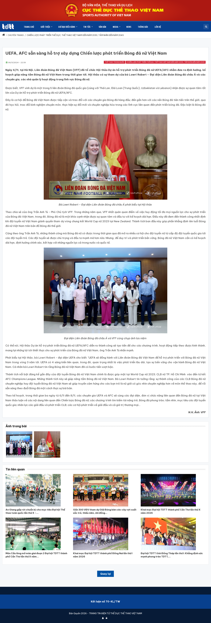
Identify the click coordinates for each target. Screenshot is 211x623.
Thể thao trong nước (114, 62)
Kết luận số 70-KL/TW (105, 601)
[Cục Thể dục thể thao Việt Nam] (8, 26)
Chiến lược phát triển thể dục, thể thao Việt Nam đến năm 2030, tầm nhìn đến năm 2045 (166, 62)
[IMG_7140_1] (47, 432)
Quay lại (105, 573)
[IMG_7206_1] (19, 432)
